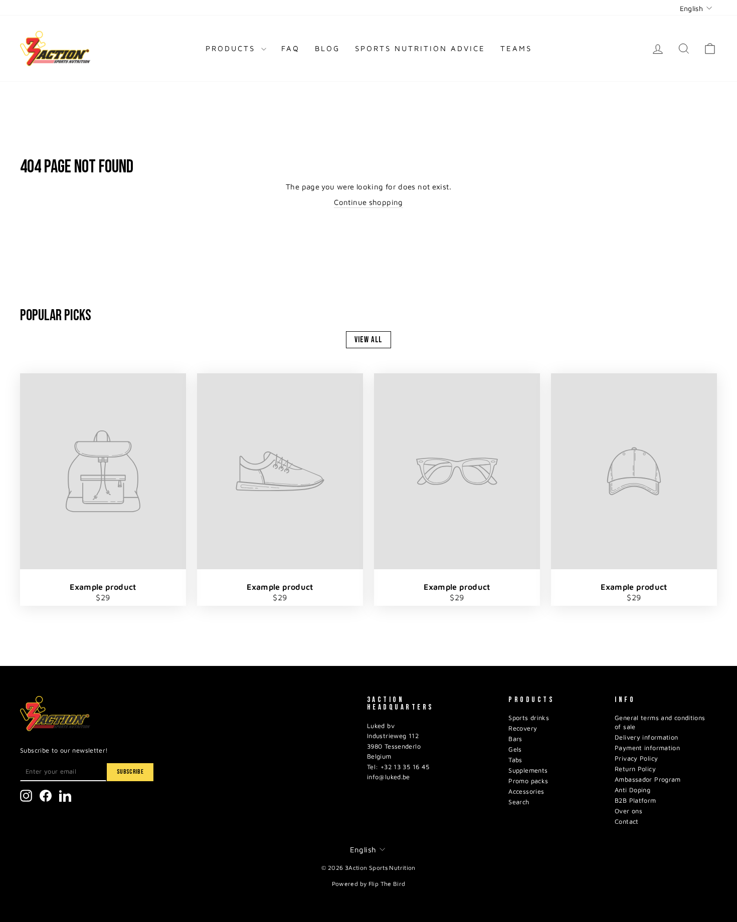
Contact (627, 821)
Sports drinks (528, 718)
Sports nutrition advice (420, 48)
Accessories (526, 791)
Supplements (527, 770)
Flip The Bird (387, 883)
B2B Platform (635, 800)
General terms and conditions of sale (660, 722)
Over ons (628, 811)
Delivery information (646, 737)
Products (232, 48)
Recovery (522, 728)
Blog (327, 48)
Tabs (515, 760)
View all (368, 340)
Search (518, 802)
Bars (515, 739)
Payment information (647, 748)
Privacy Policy (636, 758)
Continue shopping (368, 202)
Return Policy (635, 769)
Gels (515, 749)
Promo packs (528, 781)
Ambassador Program (648, 779)
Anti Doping (632, 790)
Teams (516, 48)
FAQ (290, 48)
